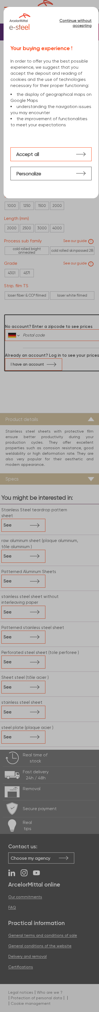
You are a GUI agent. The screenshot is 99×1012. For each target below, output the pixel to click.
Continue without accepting (75, 23)
